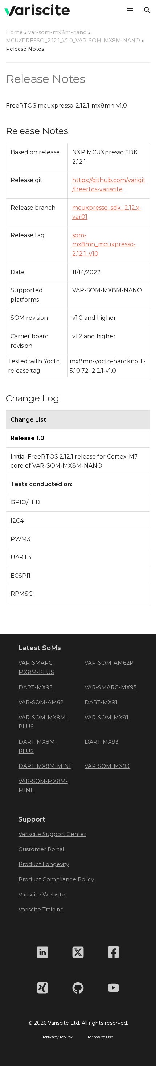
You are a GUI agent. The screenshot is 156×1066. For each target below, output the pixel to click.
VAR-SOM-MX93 (107, 765)
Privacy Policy (58, 1037)
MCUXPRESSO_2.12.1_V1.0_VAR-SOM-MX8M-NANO (73, 40)
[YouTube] (113, 988)
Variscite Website (42, 894)
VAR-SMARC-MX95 (111, 687)
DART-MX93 (102, 741)
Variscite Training (41, 909)
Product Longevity (44, 864)
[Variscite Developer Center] (37, 10)
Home (14, 32)
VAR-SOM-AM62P (109, 662)
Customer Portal (41, 849)
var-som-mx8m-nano (57, 32)
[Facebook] (113, 952)
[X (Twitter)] (78, 952)
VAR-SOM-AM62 (41, 702)
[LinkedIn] (42, 952)
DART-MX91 (101, 702)
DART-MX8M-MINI (45, 765)
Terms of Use (100, 1037)
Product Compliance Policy (56, 879)
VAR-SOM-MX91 (106, 717)
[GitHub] (78, 988)
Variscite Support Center (52, 834)
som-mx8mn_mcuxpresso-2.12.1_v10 (104, 244)
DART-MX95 (36, 687)
